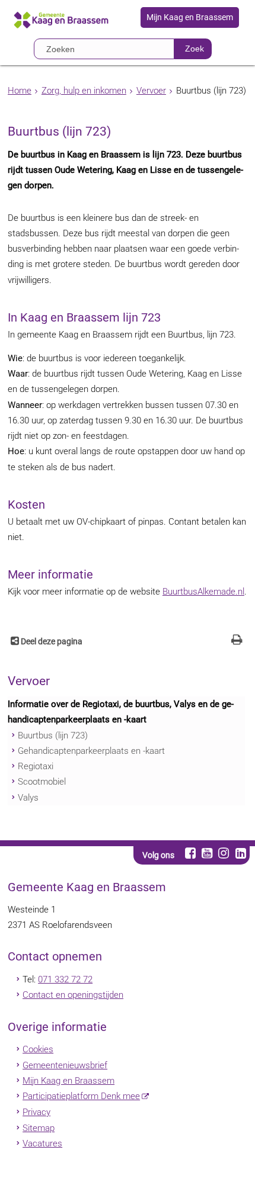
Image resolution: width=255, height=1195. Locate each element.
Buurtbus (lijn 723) (53, 735)
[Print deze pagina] (237, 641)
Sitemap (39, 1128)
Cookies (38, 1049)
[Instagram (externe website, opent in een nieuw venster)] (223, 853)
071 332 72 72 (65, 979)
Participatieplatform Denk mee (81, 1096)
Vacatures (42, 1143)
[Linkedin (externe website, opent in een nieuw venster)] (240, 853)
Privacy (36, 1112)
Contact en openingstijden (73, 995)
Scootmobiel (42, 781)
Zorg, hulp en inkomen (84, 90)
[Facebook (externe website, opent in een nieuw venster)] (190, 853)
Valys (28, 797)
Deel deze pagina (50, 641)
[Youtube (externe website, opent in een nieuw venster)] (206, 853)
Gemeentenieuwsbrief (65, 1065)
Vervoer (151, 90)
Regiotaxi (35, 766)
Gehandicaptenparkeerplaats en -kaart (91, 751)
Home (19, 90)
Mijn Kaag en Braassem (189, 18)
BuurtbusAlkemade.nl (203, 591)
